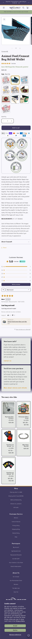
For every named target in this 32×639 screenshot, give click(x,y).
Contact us (7, 361)
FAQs (16, 537)
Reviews (16, 584)
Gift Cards (16, 507)
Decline (15, 630)
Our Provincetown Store (16, 580)
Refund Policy (16, 533)
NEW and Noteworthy (16, 500)
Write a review (16, 284)
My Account (16, 547)
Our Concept (16, 577)
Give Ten (16, 592)
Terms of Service (16, 522)
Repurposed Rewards (16, 555)
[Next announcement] (29, 2)
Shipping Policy (16, 529)
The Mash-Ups (16, 588)
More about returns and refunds (15, 388)
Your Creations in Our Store (16, 562)
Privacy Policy (20, 621)
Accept (15, 626)
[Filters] (3, 290)
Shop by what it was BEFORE (15, 496)
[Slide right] (20, 48)
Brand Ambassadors (16, 566)
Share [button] (5, 248)
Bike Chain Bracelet (26, 445)
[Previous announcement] (3, 2)
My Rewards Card (16, 551)
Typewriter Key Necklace (9, 417)
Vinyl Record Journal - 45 (9, 445)
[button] (4, 8)
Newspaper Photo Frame (24, 417)
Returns (16, 518)
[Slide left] (12, 48)
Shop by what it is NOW (16, 492)
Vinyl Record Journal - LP (9, 473)
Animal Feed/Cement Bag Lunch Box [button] (17, 322)
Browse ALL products (16, 504)
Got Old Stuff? (16, 559)
